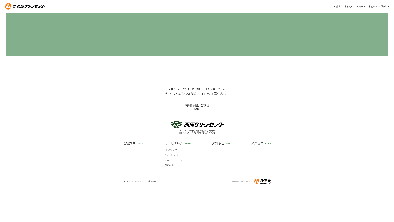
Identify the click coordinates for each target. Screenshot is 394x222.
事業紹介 (348, 6)
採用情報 (152, 181)
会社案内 (336, 6)
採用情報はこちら (197, 106)
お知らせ (361, 6)
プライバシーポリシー (133, 181)
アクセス (261, 143)
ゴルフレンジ (171, 150)
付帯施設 (169, 165)
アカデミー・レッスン (175, 160)
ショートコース (172, 155)
